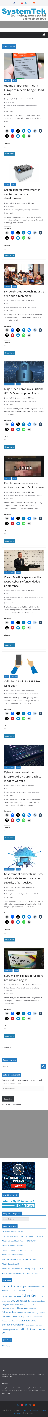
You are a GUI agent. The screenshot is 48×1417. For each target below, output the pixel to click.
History (22, 1305)
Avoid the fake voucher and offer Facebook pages (20, 1273)
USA (3, 1333)
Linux (19, 1308)
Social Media (38, 1325)
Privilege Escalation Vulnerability (30, 1317)
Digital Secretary (11, 988)
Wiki (11, 1376)
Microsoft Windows (22, 1312)
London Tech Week (20, 307)
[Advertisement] (24, 1134)
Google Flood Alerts (30, 106)
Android (37, 1286)
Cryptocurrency (7, 1296)
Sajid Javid (39, 495)
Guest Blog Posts (30, 1374)
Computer (34, 1291)
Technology (6, 1329)
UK (23, 1329)
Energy (7, 185)
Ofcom (15, 1316)
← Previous (6, 1047)
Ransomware (17, 1321)
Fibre (18, 988)
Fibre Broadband (26, 988)
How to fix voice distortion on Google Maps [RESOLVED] (22, 1236)
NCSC (10, 600)
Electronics (34, 1301)
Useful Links (5, 1376)
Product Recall (6, 1321)
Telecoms (14, 676)
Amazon (32, 1286)
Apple (4, 1290)
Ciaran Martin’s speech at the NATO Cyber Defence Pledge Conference (22, 581)
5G (3, 1287)
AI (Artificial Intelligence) (17, 1286)
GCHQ (18, 401)
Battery (8, 210)
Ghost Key (24, 401)
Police (27, 694)
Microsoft (8, 1312)
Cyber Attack (17, 1296)
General (7, 286)
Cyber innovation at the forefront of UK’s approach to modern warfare (22, 776)
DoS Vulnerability (20, 1300)
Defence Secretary (21, 792)
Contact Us (22, 1374)
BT (15, 1290)
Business (20, 1291)
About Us (15, 1374)
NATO (6, 600)
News (14, 80)
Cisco (27, 1290)
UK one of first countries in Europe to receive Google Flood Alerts (24, 90)
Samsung (28, 1325)
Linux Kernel (26, 1308)
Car (12, 210)
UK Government (36, 1329)
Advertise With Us (6, 1374)
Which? (39, 894)
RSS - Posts (6, 1346)
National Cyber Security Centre (33, 597)
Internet (7, 80)
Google (21, 106)
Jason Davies (22, 99)
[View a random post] (43, 35)
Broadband (8, 971)
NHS (9, 1317)
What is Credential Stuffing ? (12, 1255)
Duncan (19, 985)
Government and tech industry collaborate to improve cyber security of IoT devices (23, 878)
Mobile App (34, 1313)
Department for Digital (18, 894)
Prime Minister (31, 307)
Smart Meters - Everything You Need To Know (19, 1259)
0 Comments (10, 102)
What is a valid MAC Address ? (13, 1246)
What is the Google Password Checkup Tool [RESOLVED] (22, 1269)
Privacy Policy (40, 1374)
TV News (8, 1393)
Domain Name (6, 1301)
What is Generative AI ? (10, 1264)
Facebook (41, 1301)
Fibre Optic (35, 988)
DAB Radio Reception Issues (12, 1232)
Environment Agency (12, 106)
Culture (8, 894)
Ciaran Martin (10, 597)
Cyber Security (9, 384)
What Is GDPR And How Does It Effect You (17, 1250)
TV (21, 1329)
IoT (35, 894)
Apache (43, 1286)
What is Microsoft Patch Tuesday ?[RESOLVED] (19, 1241)
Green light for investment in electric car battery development (22, 194)
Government (8, 108)
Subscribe (8, 1099)
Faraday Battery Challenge (22, 210)
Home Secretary (30, 495)
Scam (32, 1325)
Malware (34, 1308)
